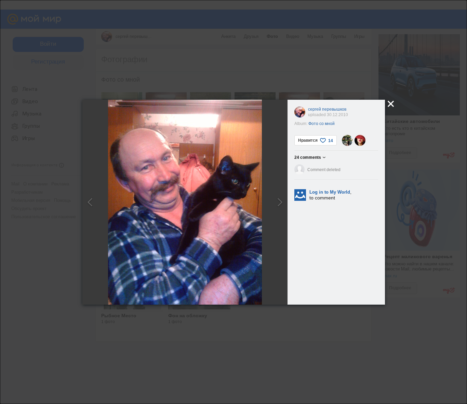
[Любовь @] (360, 140)
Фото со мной (321, 123)
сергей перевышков (327, 109)
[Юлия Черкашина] (347, 140)
